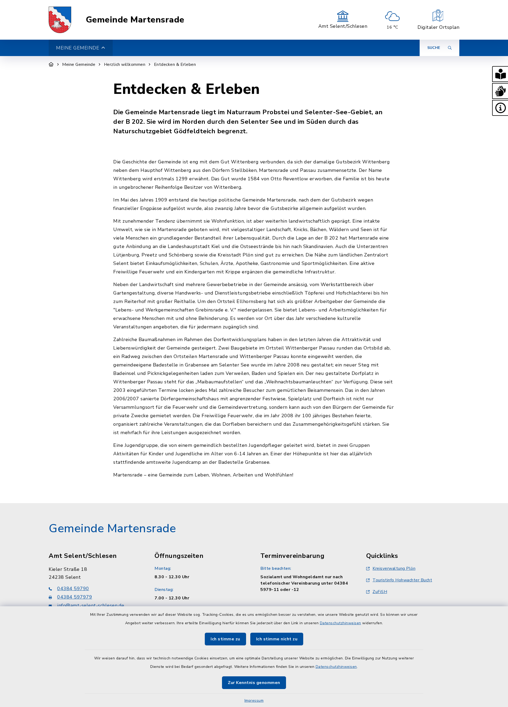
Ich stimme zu (225, 639)
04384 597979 (74, 597)
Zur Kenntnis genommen (254, 683)
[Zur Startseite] (51, 64)
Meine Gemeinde (78, 64)
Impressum (254, 700)
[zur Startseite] (60, 20)
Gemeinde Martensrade (135, 20)
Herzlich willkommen (125, 64)
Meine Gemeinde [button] (77, 48)
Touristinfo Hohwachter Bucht (402, 580)
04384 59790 (73, 588)
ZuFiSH (380, 592)
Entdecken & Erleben (175, 64)
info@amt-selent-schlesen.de (90, 605)
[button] (500, 74)
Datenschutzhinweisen (340, 623)
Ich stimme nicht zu (277, 639)
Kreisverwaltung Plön (394, 568)
